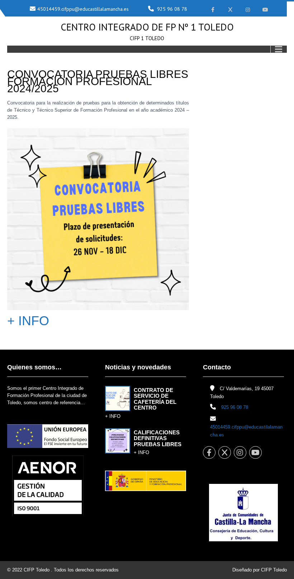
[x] (230, 9)
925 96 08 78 (172, 9)
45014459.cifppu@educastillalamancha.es (83, 9)
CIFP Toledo (36, 570)
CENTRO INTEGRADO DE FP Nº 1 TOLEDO (147, 27)
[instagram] (248, 9)
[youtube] (265, 9)
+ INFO (28, 320)
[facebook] (213, 9)
